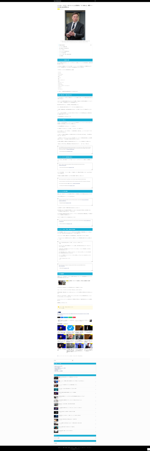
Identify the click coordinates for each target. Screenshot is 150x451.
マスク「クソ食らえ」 (62, 49)
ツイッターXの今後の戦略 (62, 52)
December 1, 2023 (72, 185)
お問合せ (76, 447)
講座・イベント (60, 447)
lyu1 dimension (57, 0)
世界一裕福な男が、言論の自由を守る (64, 48)
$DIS (68, 183)
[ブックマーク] (66, 317)
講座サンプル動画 (65, 447)
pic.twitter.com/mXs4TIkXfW (76, 183)
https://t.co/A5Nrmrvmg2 (87, 220)
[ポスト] (58, 317)
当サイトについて (84, 447)
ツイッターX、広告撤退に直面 (63, 46)
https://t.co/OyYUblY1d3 (85, 199)
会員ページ (72, 447)
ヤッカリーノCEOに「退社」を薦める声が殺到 (65, 54)
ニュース (60, 312)
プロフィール (79, 447)
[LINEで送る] (70, 317)
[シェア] (62, 317)
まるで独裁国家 (61, 55)
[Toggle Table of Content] (90, 45)
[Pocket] (74, 317)
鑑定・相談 (69, 447)
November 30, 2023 (69, 151)
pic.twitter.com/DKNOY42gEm (70, 149)
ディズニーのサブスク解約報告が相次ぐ (64, 51)
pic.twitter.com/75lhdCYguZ (62, 200)
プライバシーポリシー (89, 447)
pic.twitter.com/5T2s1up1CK (62, 165)
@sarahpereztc (62, 221)
